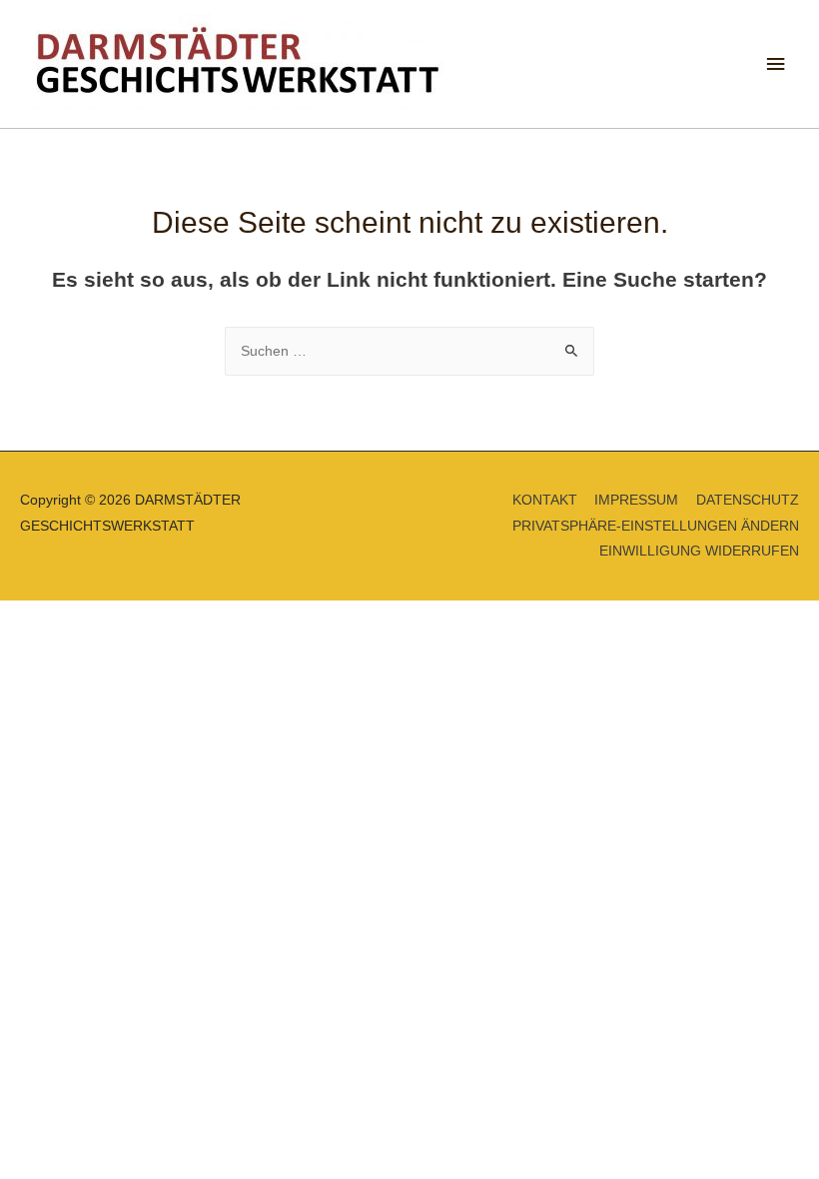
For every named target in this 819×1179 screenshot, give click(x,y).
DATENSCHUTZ (747, 500)
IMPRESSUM (636, 500)
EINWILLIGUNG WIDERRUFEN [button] (699, 551)
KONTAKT (544, 500)
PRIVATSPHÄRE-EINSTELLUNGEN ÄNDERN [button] (655, 526)
